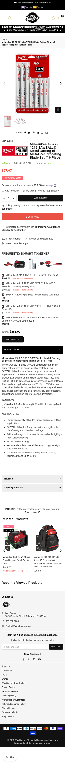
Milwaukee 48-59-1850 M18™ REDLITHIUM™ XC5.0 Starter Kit (31, 308)
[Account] (53, 17)
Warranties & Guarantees (13, 700)
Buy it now (32, 216)
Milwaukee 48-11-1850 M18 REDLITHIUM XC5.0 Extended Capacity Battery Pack (28, 285)
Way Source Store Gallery (14, 683)
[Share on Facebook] (25, 132)
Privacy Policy (8, 687)
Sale (38, 526)
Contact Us (7, 670)
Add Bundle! (12, 339)
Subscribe (56, 647)
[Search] (10, 17)
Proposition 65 (32, 512)
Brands (5, 679)
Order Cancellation (10, 712)
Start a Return (8, 708)
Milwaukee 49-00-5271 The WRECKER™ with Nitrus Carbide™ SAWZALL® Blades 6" (30, 319)
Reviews (8, 479)
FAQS (4, 674)
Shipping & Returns (13, 487)
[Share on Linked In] (38, 132)
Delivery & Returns (35, 190)
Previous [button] (4, 83)
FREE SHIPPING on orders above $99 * (33, 2)
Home (4, 39)
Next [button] (60, 83)
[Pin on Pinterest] (34, 132)
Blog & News (8, 716)
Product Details (12, 349)
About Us (6, 666)
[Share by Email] (47, 132)
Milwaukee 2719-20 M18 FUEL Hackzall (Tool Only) (31, 275)
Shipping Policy (9, 695)
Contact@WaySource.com (18, 626)
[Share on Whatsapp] (42, 132)
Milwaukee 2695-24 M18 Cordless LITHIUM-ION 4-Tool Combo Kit (47, 560)
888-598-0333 (12, 621)
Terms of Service (10, 691)
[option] (32, 83)
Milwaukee (7, 141)
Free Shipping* (13, 238)
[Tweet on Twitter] (29, 132)
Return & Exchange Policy (14, 704)
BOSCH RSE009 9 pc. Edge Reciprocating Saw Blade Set (30, 296)
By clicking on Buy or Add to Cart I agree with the (32, 207)
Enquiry (54, 190)
